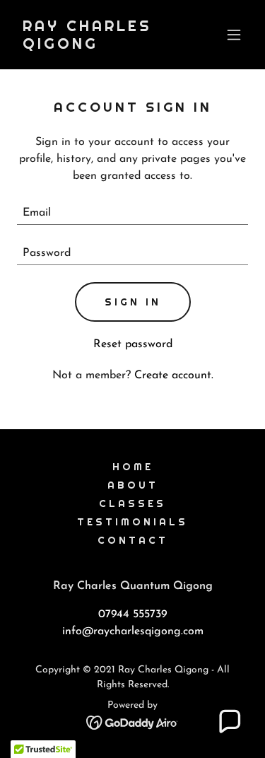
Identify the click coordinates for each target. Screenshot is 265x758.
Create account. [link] (173, 375)
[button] (234, 35)
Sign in (133, 302)
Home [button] (132, 466)
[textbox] (132, 213)
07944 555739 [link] (132, 614)
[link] (98, 46)
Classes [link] (132, 503)
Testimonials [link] (132, 521)
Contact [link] (133, 540)
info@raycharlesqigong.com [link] (133, 631)
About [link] (132, 485)
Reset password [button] (132, 344)
